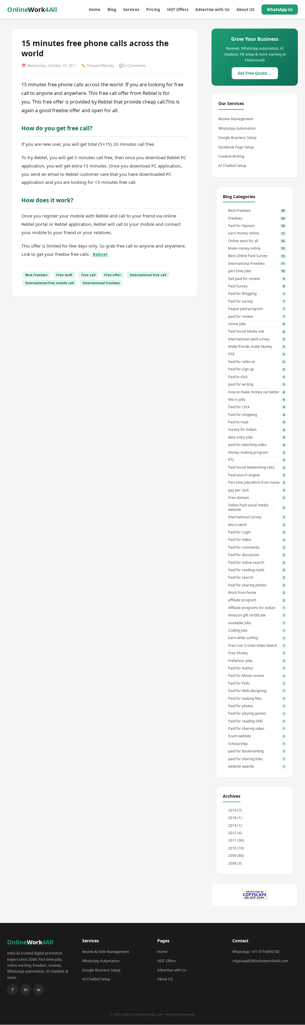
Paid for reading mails (246, 570)
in (26, 989)
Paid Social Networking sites (251, 467)
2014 (232, 825)
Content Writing (231, 156)
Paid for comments (243, 547)
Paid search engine (244, 475)
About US (245, 9)
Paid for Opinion (241, 226)
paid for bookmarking (246, 751)
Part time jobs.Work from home (254, 483)
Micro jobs (236, 400)
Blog (112, 9)
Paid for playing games (247, 713)
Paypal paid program (245, 309)
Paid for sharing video (246, 729)
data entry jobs (240, 437)
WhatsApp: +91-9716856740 (255, 951)
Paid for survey (240, 301)
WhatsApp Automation (237, 128)
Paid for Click (239, 407)
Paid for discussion (243, 555)
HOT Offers (177, 9)
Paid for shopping (242, 415)
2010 (232, 848)
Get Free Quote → (255, 73)
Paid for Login (239, 532)
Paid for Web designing (247, 691)
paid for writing (240, 384)
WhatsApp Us (279, 9)
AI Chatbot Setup (232, 165)
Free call (88, 275)
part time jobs (239, 271)
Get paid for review (244, 279)
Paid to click (238, 377)
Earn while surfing (243, 638)
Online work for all (243, 241)
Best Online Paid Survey (247, 256)
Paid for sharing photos (247, 585)
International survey (245, 517)
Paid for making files (245, 699)
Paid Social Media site (246, 331)
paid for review (240, 316)
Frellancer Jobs (240, 661)
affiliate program (242, 600)
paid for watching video (247, 445)
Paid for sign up (241, 369)
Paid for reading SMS (245, 721)
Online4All (32, 9)
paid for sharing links (245, 759)
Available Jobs (239, 623)
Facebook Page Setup (236, 147)
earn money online (243, 233)
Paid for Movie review (246, 676)
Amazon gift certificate (247, 615)
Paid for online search (246, 563)
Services (131, 9)
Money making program (248, 452)
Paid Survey (238, 286)
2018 (232, 817)
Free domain (238, 498)
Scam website (239, 736)
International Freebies (101, 283)
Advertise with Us (212, 9)
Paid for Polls (239, 683)
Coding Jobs (238, 630)
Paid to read (238, 422)
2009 (232, 855)
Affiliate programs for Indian (251, 608)
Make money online (244, 248)
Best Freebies (36, 275)
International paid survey (249, 339)
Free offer (112, 275)
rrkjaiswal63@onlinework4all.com (260, 960)
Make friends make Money (250, 347)
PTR (231, 354)
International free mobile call (49, 283)
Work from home (242, 593)
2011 (232, 840)
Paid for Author (240, 668)
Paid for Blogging (242, 294)
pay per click (238, 490)
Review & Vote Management (105, 951)
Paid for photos (240, 706)
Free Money (238, 653)
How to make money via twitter (253, 392)
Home (94, 9)
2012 (232, 832)
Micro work (237, 525)
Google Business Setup (237, 137)
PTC (231, 460)
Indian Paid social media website (248, 507)
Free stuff (64, 275)
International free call (148, 275)
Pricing (153, 9)
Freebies (235, 218)
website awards (241, 766)
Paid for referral (241, 362)
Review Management (235, 118)
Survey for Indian (242, 430)
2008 (232, 863)
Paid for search (240, 577)
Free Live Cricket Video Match (252, 646)
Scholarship (238, 744)
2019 (232, 810)
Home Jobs (237, 324)
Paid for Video (239, 540)
